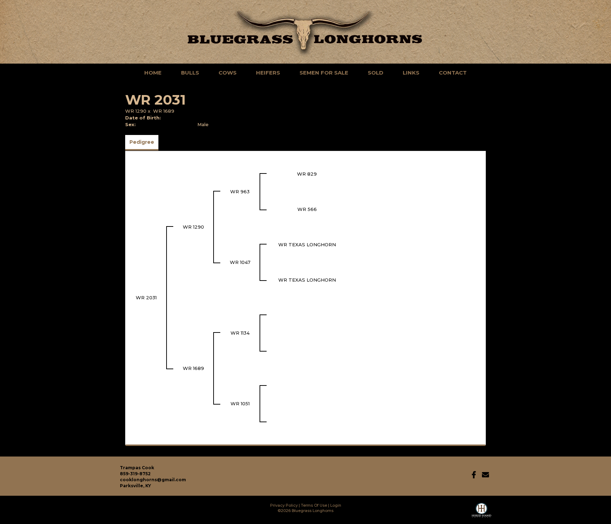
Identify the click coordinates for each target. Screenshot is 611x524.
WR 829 (307, 174)
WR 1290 (135, 111)
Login (335, 505)
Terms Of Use (314, 505)
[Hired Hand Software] (481, 513)
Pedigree (141, 142)
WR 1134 (240, 333)
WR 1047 (240, 262)
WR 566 (307, 209)
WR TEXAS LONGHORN (307, 244)
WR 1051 (240, 403)
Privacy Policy (284, 505)
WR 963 (240, 191)
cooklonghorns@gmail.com (153, 479)
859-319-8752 (135, 473)
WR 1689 (163, 111)
